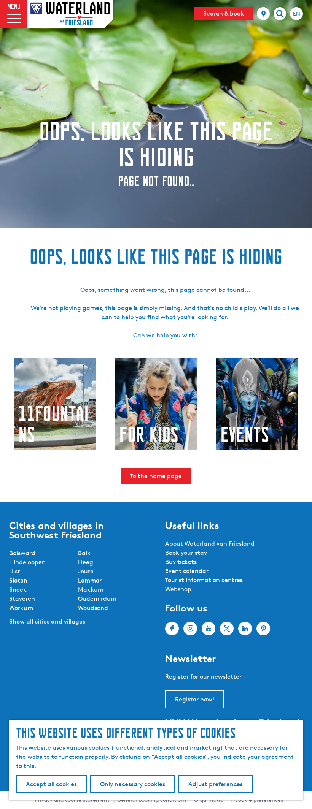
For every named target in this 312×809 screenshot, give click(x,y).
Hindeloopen (27, 562)
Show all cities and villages (47, 621)
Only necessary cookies (132, 784)
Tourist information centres (204, 580)
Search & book (223, 13)
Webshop (178, 589)
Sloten (18, 580)
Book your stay (186, 552)
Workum (21, 607)
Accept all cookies (51, 784)
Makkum (90, 589)
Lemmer (90, 580)
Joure (86, 571)
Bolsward (22, 553)
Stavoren (22, 598)
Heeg (85, 562)
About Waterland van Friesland (210, 543)
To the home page (156, 476)
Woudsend (93, 607)
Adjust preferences (215, 784)
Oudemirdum (97, 598)
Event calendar (187, 571)
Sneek (18, 589)
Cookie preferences (258, 799)
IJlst (14, 571)
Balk (84, 553)
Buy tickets (181, 561)
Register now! (194, 699)
